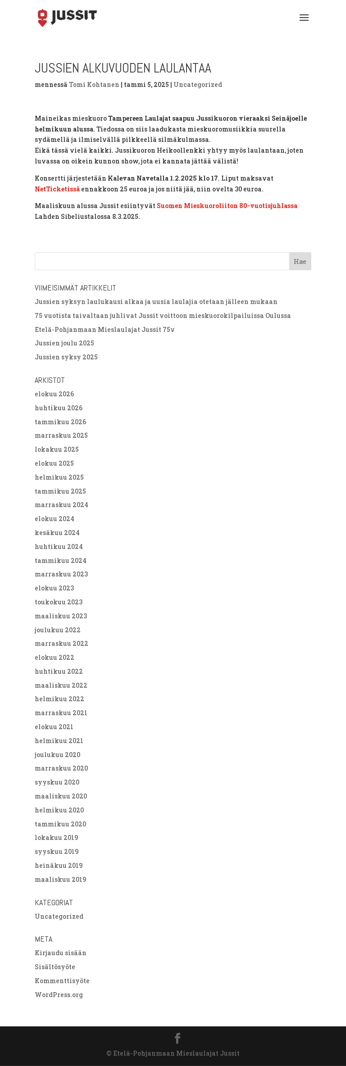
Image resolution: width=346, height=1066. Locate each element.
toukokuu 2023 (58, 602)
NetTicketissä (57, 189)
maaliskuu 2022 (61, 685)
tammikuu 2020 (60, 824)
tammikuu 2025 (60, 491)
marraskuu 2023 (61, 574)
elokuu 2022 (54, 657)
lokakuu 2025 (57, 449)
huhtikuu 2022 (59, 671)
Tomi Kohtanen (94, 84)
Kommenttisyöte (62, 980)
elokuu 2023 (54, 588)
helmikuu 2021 (59, 740)
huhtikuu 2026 (58, 408)
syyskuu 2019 (56, 851)
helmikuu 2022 (59, 698)
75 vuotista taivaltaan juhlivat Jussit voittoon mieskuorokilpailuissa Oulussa (163, 315)
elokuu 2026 (54, 394)
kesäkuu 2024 (57, 532)
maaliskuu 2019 (60, 879)
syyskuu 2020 (57, 782)
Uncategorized (197, 84)
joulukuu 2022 (58, 630)
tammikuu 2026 (60, 421)
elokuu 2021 (54, 726)
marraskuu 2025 (61, 435)
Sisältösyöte (55, 966)
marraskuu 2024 (61, 504)
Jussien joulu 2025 (64, 343)
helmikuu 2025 (59, 477)
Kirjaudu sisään (60, 952)
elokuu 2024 (54, 518)
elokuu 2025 (54, 463)
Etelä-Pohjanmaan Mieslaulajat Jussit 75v (105, 329)
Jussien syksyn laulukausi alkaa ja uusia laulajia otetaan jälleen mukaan (156, 301)
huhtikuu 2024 (59, 546)
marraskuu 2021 (61, 712)
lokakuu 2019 (56, 837)
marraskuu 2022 (61, 643)
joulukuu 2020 (57, 754)
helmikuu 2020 (59, 810)
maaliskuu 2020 (61, 796)
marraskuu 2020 (61, 768)
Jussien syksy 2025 (66, 357)
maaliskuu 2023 (61, 616)
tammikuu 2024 (60, 560)
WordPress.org (59, 994)
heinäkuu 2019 (58, 865)
